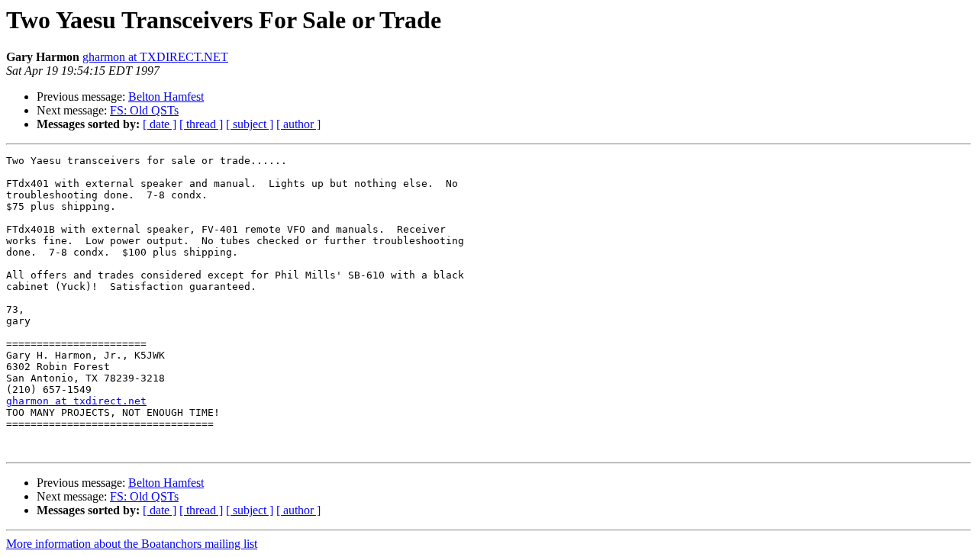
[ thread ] (201, 124)
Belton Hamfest (166, 96)
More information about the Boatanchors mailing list (131, 543)
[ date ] (159, 124)
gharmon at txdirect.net (76, 401)
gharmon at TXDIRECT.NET (155, 56)
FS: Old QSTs (144, 110)
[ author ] (298, 124)
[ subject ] (249, 124)
